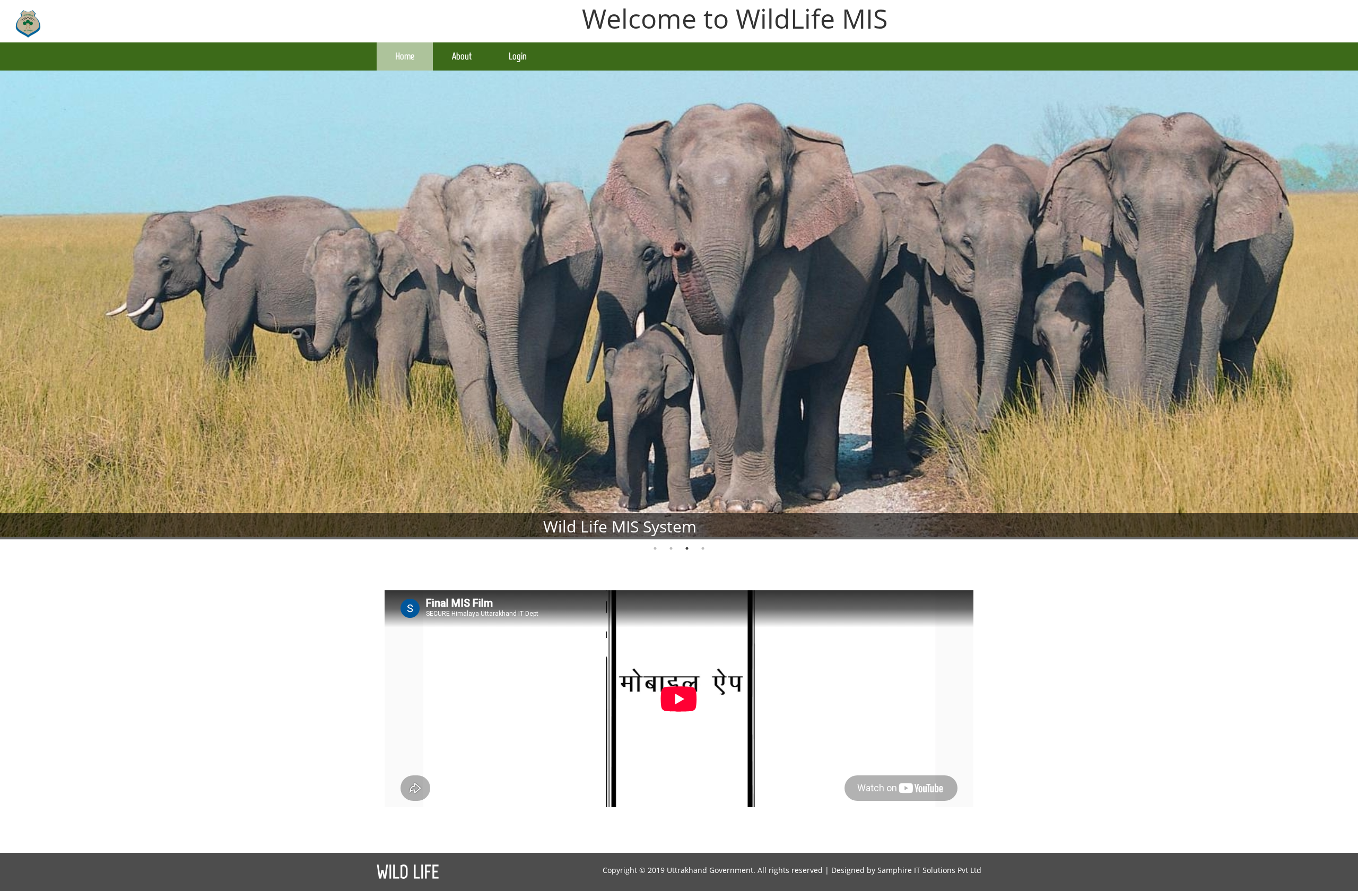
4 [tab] (703, 548)
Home (404, 56)
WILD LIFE (408, 872)
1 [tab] (655, 548)
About (462, 56)
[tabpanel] (679, 305)
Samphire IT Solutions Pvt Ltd (929, 870)
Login (518, 56)
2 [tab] (671, 548)
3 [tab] (687, 548)
